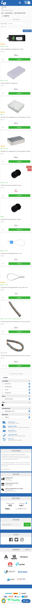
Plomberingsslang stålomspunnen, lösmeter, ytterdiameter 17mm (16, 355)
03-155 (2, 187)
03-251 (2, 358)
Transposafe (8, 392)
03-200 (2, 290)
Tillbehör (7, 417)
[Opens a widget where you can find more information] (25, 601)
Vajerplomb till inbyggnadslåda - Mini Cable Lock (14, 287)
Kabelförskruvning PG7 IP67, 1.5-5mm (11, 219)
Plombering (6, 16)
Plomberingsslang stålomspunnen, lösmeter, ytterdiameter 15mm (16, 321)
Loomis (6, 389)
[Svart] (2, 405)
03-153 (2, 85)
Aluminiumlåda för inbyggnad (9, 83)
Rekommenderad (9, 399)
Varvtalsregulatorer (19, 13)
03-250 (2, 324)
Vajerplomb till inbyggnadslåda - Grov (11, 253)
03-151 (2, 153)
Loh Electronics (8, 386)
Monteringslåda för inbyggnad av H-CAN (12, 49)
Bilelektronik (8, 13)
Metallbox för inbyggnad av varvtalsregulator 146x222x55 (16, 151)
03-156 (2, 222)
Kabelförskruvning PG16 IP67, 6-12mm (11, 185)
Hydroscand (8, 383)
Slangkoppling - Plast (9, 411)
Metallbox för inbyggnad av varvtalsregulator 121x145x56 (16, 117)
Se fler (27, 549)
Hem (2, 13)
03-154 (2, 51)
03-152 (2, 119)
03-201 (2, 256)
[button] (3, 600)
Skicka (27, 524)
